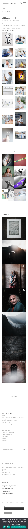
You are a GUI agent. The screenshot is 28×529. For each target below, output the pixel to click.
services (7, 144)
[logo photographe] (11, 3)
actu (3, 8)
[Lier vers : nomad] (20, 183)
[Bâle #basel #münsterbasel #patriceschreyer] (14, 371)
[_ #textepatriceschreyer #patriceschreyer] (14, 228)
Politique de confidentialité (18, 526)
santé (11, 144)
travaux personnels (7, 434)
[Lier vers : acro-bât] (8, 160)
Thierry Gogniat (10, 30)
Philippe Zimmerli (6, 27)
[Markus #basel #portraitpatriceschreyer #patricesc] (14, 300)
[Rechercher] (20, 3)
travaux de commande (14, 20)
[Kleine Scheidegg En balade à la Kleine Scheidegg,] (14, 324)
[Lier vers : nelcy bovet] (8, 171)
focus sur (4, 440)
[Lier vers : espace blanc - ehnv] (20, 195)
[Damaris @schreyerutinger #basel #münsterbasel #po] (14, 276)
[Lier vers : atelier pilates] (8, 183)
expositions (5, 436)
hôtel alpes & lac (6, 422)
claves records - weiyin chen (8, 424)
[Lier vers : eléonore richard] (20, 171)
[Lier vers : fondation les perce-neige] (8, 195)
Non (8, 526)
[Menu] (24, 3)
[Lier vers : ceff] (20, 160)
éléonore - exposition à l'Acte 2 (9, 420)
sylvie (3, 415)
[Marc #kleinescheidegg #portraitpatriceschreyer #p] (14, 252)
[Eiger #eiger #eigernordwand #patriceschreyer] (14, 348)
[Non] (26, 523)
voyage (4, 438)
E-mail (6, 506)
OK (4, 526)
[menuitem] (20, 3)
